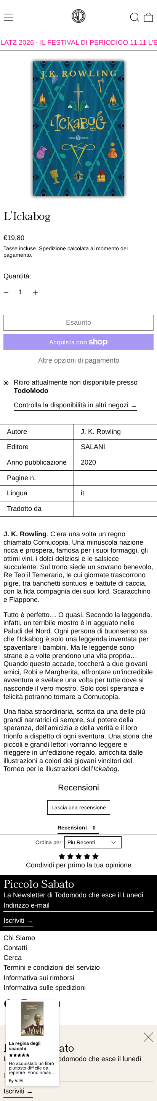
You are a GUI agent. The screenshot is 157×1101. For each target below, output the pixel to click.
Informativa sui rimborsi (38, 978)
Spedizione (52, 248)
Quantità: (17, 276)
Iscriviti (13, 920)
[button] (135, 17)
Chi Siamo (19, 938)
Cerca (12, 957)
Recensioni (78, 787)
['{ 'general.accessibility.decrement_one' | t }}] (6, 293)
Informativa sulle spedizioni (44, 987)
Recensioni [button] (72, 828)
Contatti (15, 948)
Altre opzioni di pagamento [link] (78, 360)
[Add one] (35, 293)
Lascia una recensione (78, 807)
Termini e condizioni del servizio (51, 967)
